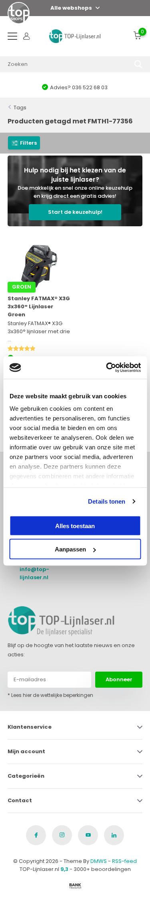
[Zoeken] (138, 64)
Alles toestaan (75, 525)
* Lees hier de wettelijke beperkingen (50, 695)
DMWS (98, 861)
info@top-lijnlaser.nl (34, 573)
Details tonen (106, 501)
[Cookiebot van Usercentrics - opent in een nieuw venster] (107, 368)
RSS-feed (124, 861)
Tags (20, 107)
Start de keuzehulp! (75, 212)
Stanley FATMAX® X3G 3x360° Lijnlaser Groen (39, 306)
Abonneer (119, 679)
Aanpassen (70, 549)
